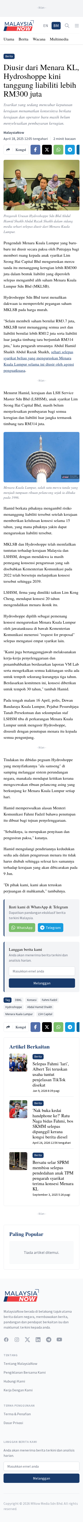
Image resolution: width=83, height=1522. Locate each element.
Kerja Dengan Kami (18, 1390)
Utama (9, 39)
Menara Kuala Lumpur (19, 1014)
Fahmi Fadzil (49, 1000)
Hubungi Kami (14, 1381)
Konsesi (32, 1000)
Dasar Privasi (13, 1423)
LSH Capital (45, 1014)
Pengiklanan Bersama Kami (25, 1372)
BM (56, 25)
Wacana (39, 39)
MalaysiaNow (14, 132)
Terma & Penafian (17, 1414)
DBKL (18, 1000)
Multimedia (59, 39)
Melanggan (41, 983)
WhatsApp (25, 927)
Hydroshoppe (13, 1007)
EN (45, 25)
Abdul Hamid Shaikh (39, 1007)
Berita (23, 39)
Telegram (53, 927)
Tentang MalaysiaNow (20, 1363)
